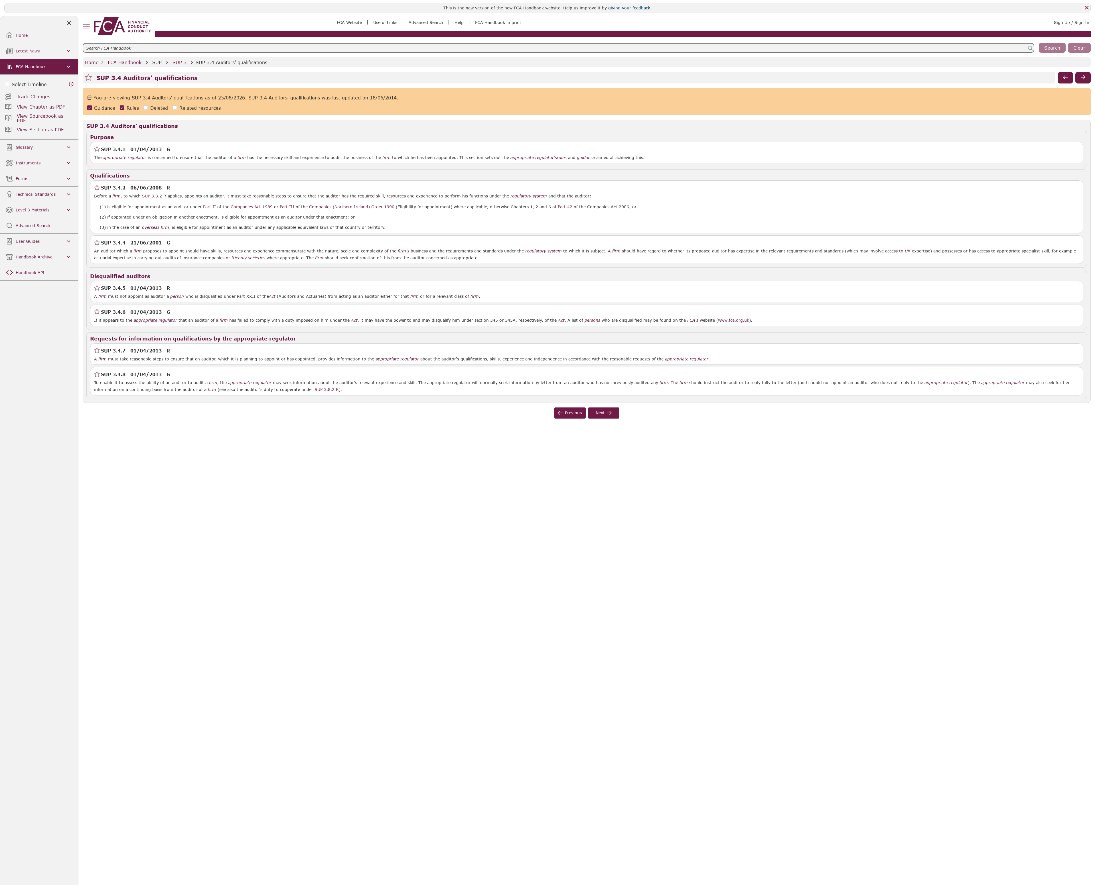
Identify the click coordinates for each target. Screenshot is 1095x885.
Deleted (159, 108)
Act (272, 296)
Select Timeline (29, 84)
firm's (403, 251)
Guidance (104, 108)
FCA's (692, 320)
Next (600, 412)
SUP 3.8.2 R (327, 389)
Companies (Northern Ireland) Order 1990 (351, 206)
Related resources (200, 108)
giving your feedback (629, 7)
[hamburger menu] (86, 26)
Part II (209, 206)
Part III (287, 206)
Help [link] (459, 22)
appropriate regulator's (533, 158)
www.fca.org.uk (733, 320)
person (177, 296)
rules (562, 158)
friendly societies (248, 258)
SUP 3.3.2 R (154, 195)
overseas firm (155, 227)
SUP (157, 62)
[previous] (1065, 77)
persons (592, 320)
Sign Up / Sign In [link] (1071, 22)
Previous (573, 412)
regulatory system (528, 196)
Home (92, 62)
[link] (122, 26)
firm (242, 158)
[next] (1083, 77)
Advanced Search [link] (426, 22)
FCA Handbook (124, 62)
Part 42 (565, 206)
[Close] (1086, 7)
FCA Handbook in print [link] (498, 22)
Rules (133, 108)
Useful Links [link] (385, 22)
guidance (586, 158)
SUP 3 (179, 62)
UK (908, 251)
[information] (71, 84)
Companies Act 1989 (252, 206)
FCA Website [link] (349, 22)
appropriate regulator (124, 158)
